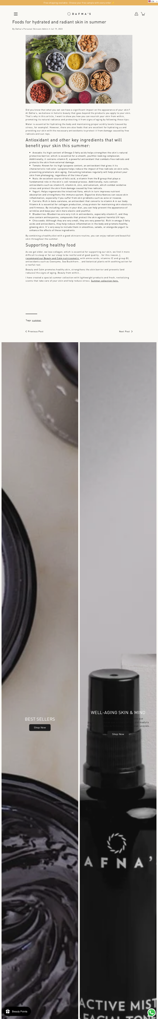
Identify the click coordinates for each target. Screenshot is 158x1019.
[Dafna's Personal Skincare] (79, 14)
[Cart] (143, 13)
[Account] (136, 13)
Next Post (124, 331)
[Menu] (15, 14)
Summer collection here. (105, 280)
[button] (153, 1)
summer (36, 320)
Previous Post (36, 331)
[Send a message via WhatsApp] (151, 1012)
